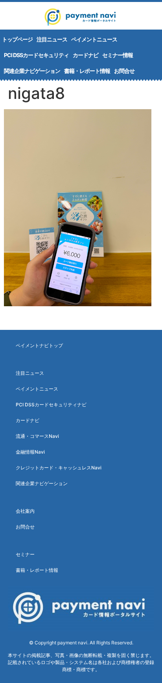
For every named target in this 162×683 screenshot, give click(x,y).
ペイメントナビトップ (39, 345)
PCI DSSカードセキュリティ (36, 55)
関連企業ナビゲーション (32, 70)
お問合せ (124, 70)
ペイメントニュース (94, 39)
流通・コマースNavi (37, 436)
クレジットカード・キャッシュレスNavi (58, 468)
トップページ (17, 39)
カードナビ (85, 55)
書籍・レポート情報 (87, 70)
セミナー (25, 554)
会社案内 (25, 511)
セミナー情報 (117, 55)
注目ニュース (52, 39)
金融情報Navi (30, 452)
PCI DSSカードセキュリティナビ (51, 405)
